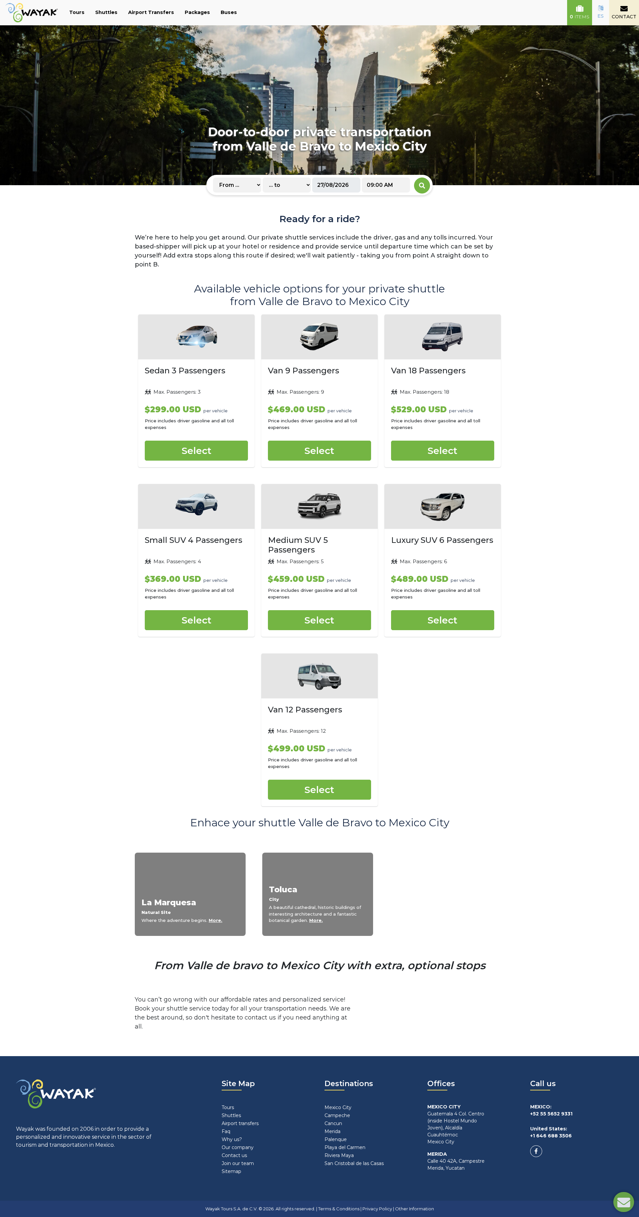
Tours (77, 12)
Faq (226, 1131)
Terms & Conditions (338, 1208)
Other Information (414, 1208)
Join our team (238, 1163)
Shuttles (106, 12)
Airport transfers (240, 1123)
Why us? (232, 1139)
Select (196, 450)
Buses (229, 12)
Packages (197, 12)
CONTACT (624, 17)
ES (600, 16)
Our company (238, 1147)
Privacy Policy (377, 1208)
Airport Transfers (151, 12)
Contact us (234, 1155)
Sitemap (231, 1171)
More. (215, 920)
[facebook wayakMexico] (536, 1151)
